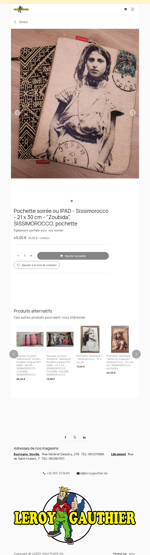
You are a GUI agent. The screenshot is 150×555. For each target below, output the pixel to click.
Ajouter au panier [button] (75, 255)
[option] (75, 354)
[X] (74, 437)
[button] (17, 113)
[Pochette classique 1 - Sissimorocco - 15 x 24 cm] (90, 339)
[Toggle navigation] (132, 9)
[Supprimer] (17, 255)
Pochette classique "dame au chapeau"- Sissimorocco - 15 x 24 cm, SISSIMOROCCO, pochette (119, 362)
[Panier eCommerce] (125, 9)
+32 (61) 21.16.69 (58, 473)
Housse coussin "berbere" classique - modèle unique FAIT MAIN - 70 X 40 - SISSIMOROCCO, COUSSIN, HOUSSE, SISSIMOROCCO (59, 365)
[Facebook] (65, 437)
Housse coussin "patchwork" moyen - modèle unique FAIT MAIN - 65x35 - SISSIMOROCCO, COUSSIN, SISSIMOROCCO (29, 365)
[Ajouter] (31, 255)
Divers (23, 22)
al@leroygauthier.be (94, 473)
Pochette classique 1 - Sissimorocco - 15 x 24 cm (89, 359)
